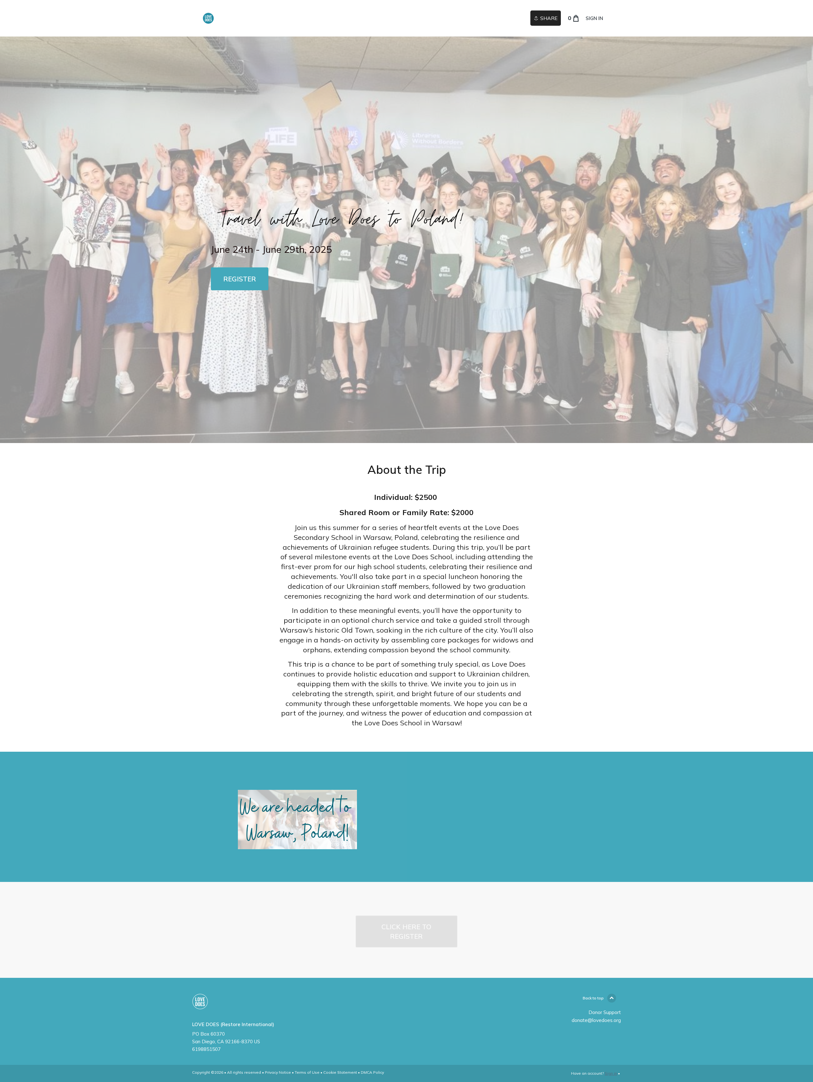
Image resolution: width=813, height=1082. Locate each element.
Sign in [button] (594, 18)
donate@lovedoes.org (596, 1020)
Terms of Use (307, 1072)
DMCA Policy (372, 1072)
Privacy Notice (278, 1072)
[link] (208, 18)
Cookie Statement (340, 1072)
